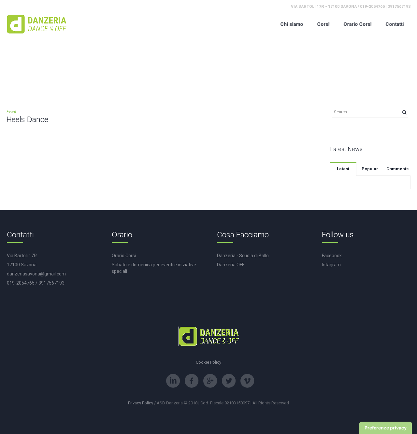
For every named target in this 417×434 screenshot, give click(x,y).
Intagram (331, 264)
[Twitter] (229, 381)
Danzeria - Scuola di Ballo (243, 255)
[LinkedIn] (173, 381)
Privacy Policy (140, 402)
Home (195, 80)
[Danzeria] (37, 23)
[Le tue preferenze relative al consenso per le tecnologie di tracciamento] (385, 428)
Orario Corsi (124, 255)
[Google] (210, 381)
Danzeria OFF (230, 264)
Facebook (332, 255)
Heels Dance (27, 119)
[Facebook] (191, 381)
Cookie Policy (208, 362)
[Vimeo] (247, 381)
